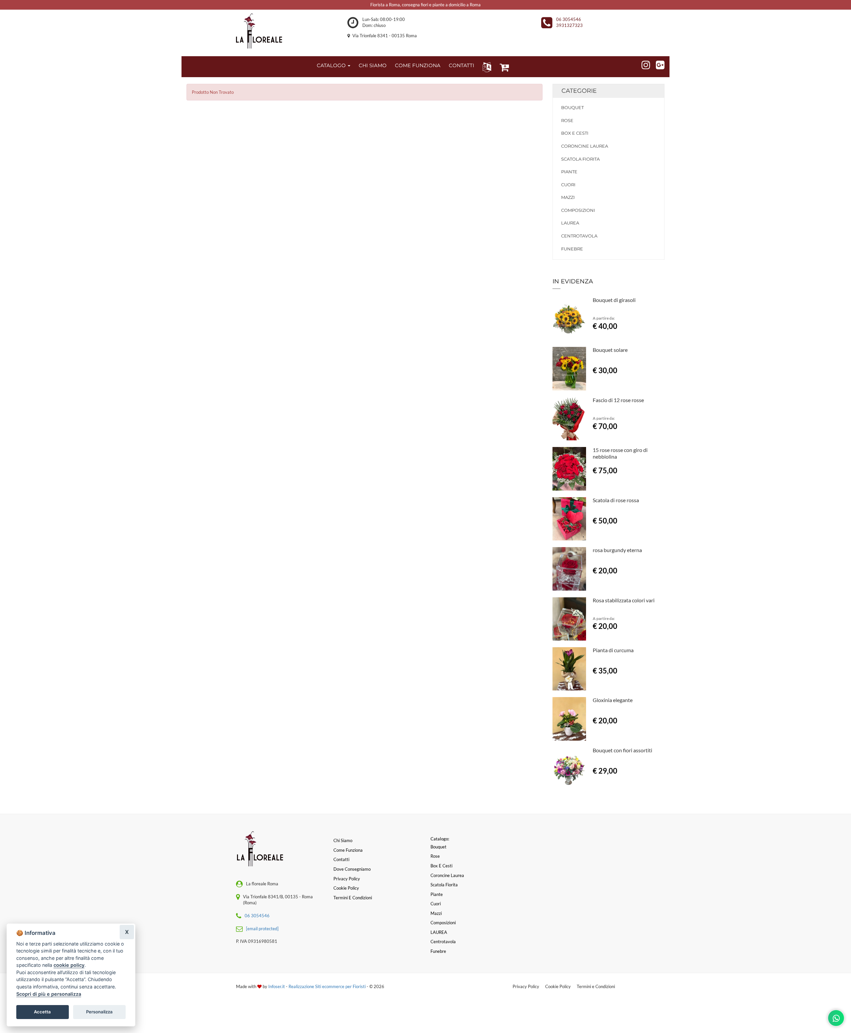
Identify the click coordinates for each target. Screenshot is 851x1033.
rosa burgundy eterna (617, 550)
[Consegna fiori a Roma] (259, 31)
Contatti (341, 859)
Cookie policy (346, 888)
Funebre (572, 248)
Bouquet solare (610, 350)
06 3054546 (568, 19)
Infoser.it (276, 986)
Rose (567, 120)
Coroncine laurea (584, 146)
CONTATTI (461, 65)
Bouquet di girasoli (614, 300)
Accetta (42, 1011)
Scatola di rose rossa (616, 500)
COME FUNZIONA (417, 65)
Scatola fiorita (580, 159)
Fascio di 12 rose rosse (618, 400)
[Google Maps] (657, 64)
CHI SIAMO (373, 65)
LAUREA (570, 222)
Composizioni (578, 210)
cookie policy (69, 965)
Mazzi (568, 197)
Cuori (568, 184)
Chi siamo (342, 840)
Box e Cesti (574, 133)
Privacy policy (346, 878)
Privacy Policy (526, 986)
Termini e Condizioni (596, 986)
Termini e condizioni (352, 897)
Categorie (579, 90)
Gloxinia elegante (613, 700)
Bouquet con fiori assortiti (622, 750)
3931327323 (569, 25)
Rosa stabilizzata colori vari (624, 600)
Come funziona (348, 850)
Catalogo (332, 65)
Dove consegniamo (352, 869)
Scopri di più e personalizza (48, 994)
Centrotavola (579, 235)
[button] (485, 66)
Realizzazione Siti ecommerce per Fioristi (328, 986)
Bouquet (572, 107)
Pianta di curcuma (613, 650)
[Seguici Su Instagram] (643, 64)
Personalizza (99, 1011)
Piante (569, 171)
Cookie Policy (558, 986)
